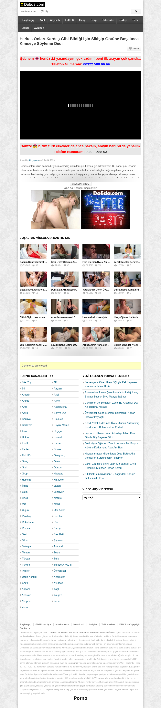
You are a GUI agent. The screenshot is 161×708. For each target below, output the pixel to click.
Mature (58, 497)
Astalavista (60, 406)
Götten (57, 467)
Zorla (25, 607)
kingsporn (34, 160)
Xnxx (25, 582)
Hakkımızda (62, 624)
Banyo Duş (60, 412)
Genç (82, 20)
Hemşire (26, 479)
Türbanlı (26, 558)
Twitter (25, 570)
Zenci (25, 27)
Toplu (57, 552)
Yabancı (26, 589)
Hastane (58, 473)
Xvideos (39, 27)
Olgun (25, 510)
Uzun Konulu (29, 576)
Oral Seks (59, 510)
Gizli (24, 467)
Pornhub (58, 516)
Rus (56, 522)
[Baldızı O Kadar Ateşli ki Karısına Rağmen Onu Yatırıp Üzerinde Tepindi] (127, 334)
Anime (25, 400)
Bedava (26, 418)
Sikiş (25, 540)
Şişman (58, 540)
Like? (136, 48)
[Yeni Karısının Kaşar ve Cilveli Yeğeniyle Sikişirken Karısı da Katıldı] (33, 334)
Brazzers (27, 425)
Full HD (69, 20)
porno (75, 663)
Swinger (26, 546)
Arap (24, 406)
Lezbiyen (59, 491)
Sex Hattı (59, 534)
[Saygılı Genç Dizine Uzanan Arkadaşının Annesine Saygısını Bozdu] (64, 334)
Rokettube (108, 20)
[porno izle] (105, 209)
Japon (57, 485)
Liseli (25, 497)
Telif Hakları (108, 624)
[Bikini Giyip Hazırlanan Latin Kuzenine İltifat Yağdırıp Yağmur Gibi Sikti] (33, 307)
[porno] (55, 209)
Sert (24, 534)
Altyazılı (55, 20)
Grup (94, 20)
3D (55, 382)
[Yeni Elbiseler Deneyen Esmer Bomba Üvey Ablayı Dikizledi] (127, 251)
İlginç (25, 485)
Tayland (58, 546)
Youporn (26, 601)
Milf (24, 503)
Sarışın (58, 528)
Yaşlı (56, 589)
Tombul (26, 552)
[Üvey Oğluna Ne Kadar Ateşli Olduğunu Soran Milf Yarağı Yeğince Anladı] (127, 307)
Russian (26, 528)
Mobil (57, 503)
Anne (57, 400)
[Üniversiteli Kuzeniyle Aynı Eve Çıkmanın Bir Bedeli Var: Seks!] (96, 307)
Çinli (24, 431)
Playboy (26, 516)
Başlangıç (28, 20)
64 (23, 388)
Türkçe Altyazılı (63, 564)
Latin (24, 491)
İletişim (93, 624)
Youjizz (58, 595)
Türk (135, 20)
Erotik (25, 443)
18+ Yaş (26, 382)
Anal (42, 20)
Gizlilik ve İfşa (43, 624)
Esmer (57, 443)
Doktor (25, 437)
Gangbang (59, 455)
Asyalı (25, 412)
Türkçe (123, 20)
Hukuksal (78, 624)
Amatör (26, 394)
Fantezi (26, 449)
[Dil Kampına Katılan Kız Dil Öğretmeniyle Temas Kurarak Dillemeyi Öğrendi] (127, 279)
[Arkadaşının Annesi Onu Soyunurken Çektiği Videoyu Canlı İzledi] (64, 307)
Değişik (58, 431)
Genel (57, 461)
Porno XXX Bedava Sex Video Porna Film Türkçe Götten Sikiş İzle (81, 632)
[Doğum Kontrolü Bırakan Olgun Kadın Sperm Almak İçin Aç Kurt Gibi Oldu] (33, 251)
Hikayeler (59, 479)
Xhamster (59, 576)
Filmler (57, 449)
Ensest (58, 437)
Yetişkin (26, 595)
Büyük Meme (61, 425)
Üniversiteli (60, 570)
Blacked (58, 418)
